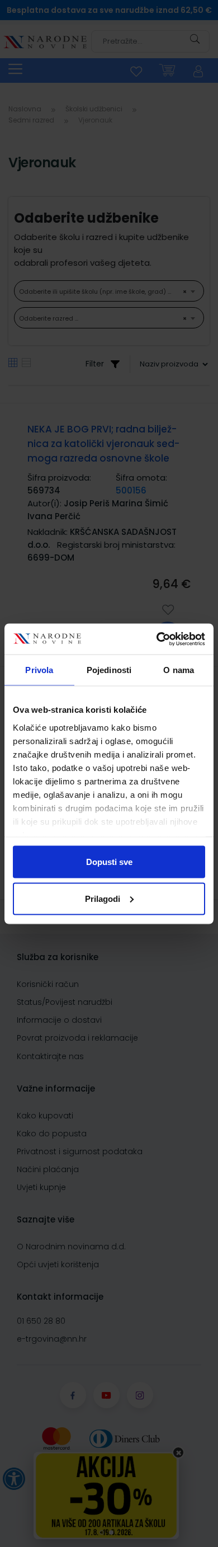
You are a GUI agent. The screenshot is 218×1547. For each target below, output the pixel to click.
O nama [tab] (178, 670)
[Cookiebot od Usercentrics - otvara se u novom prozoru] (156, 639)
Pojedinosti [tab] (109, 670)
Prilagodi (102, 898)
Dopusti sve (109, 862)
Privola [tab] (39, 670)
